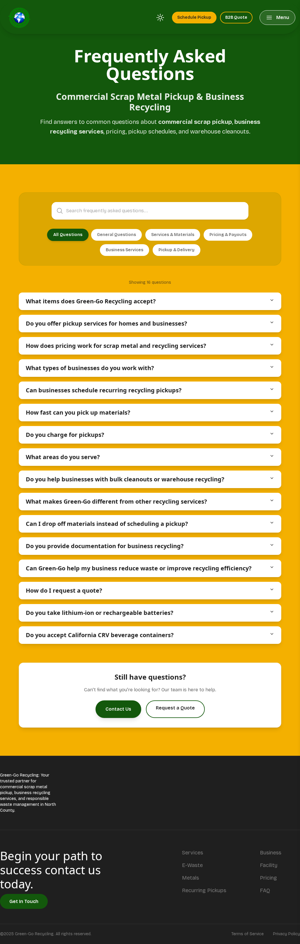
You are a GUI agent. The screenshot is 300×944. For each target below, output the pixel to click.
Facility (268, 865)
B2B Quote (236, 17)
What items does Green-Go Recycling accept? (91, 301)
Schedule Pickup (194, 17)
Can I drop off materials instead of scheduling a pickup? (107, 524)
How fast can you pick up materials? (78, 412)
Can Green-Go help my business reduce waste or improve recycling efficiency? (139, 568)
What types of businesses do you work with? (90, 368)
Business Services (124, 249)
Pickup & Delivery (176, 249)
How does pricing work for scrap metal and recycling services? (116, 346)
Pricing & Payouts (227, 234)
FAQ (265, 890)
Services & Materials (172, 234)
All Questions (67, 234)
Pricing (268, 878)
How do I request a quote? (64, 590)
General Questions (116, 234)
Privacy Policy (286, 933)
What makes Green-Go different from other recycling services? (116, 501)
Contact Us (118, 709)
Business (270, 852)
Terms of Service (247, 933)
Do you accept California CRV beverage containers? (100, 635)
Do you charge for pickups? (65, 435)
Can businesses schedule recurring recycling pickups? (104, 390)
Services (192, 852)
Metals (190, 878)
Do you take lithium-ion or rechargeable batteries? (99, 613)
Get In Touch (23, 901)
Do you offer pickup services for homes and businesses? (106, 323)
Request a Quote (175, 708)
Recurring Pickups (204, 890)
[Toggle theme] (160, 17)
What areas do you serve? (63, 457)
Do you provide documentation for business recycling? (105, 546)
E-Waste (192, 865)
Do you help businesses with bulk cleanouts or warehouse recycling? (125, 479)
